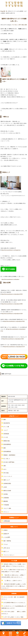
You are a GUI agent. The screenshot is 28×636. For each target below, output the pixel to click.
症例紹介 (5, 530)
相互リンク (6, 551)
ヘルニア (5, 430)
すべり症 (5, 437)
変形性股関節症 (7, 444)
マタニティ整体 (7, 508)
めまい (5, 469)
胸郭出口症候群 (7, 490)
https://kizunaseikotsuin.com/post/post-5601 (14, 321)
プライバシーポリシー (8, 555)
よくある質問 (6, 537)
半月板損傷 (6, 504)
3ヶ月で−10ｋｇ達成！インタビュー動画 (13, 617)
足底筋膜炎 (6, 497)
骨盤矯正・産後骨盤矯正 (9, 455)
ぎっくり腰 (6, 426)
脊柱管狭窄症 (6, 423)
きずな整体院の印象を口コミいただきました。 (15, 602)
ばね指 (5, 487)
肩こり (17, 24)
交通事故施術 (6, 521)
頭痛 (26, 24)
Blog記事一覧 (4, 11)
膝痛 (4, 448)
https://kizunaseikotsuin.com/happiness (11, 250)
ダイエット (6, 512)
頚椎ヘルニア (6, 480)
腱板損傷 (5, 501)
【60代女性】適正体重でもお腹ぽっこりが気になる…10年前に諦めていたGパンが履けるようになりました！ (14, 586)
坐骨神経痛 (6, 433)
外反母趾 (5, 494)
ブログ (13, 24)
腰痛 (4, 419)
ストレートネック (7, 476)
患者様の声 (6, 533)
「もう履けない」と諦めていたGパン (13, 580)
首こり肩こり (6, 458)
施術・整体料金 (7, 540)
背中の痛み (21, 24)
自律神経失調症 (7, 483)
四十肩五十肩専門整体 (8, 462)
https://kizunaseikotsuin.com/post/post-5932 (12, 294)
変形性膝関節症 (7, 451)
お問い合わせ (6, 548)
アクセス (5, 544)
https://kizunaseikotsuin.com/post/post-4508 (13, 338)
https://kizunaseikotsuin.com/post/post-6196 (12, 313)
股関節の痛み (6, 440)
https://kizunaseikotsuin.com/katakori (10, 279)
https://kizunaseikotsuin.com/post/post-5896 (12, 303)
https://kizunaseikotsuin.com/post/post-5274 (14, 346)
